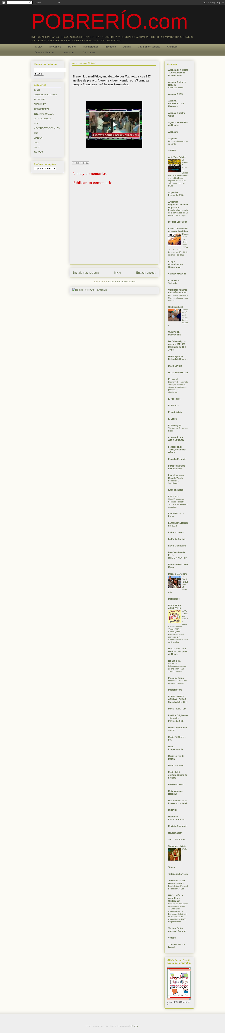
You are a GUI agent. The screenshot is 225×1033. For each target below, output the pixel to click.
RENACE (172, 810)
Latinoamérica (69, 52)
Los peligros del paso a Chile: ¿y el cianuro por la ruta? (178, 298)
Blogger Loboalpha (177, 222)
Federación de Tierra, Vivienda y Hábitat (177, 450)
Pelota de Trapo (176, 678)
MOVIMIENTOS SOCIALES (47, 128)
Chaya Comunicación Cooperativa (175, 264)
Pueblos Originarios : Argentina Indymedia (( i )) (178, 718)
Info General (55, 46)
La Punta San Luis (177, 539)
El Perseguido (175, 425)
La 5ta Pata (173, 496)
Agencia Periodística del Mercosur (176, 104)
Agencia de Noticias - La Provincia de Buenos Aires (178, 73)
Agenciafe (173, 132)
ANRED (172, 150)
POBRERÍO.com (109, 21)
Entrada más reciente (85, 272)
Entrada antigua (146, 272)
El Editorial (173, 405)
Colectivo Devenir (177, 274)
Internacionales (90, 46)
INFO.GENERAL (41, 109)
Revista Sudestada (177, 826)
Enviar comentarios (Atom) (121, 281)
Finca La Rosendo (177, 459)
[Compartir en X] (80, 163)
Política (72, 46)
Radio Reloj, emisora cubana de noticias (177, 775)
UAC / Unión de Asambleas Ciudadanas (175, 898)
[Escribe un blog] (77, 163)
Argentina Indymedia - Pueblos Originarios (178, 205)
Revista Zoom (175, 833)
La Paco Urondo (176, 532)
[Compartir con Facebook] (84, 163)
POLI (36, 142)
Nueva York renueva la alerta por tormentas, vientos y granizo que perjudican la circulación (178, 387)
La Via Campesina (177, 546)
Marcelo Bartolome (177, 574)
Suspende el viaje (177, 846)
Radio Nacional (175, 765)
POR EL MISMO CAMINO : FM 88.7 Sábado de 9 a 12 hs (178, 699)
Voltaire (172, 938)
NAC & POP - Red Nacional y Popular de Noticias (177, 651)
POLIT (37, 147)
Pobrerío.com (175, 690)
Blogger (135, 1026)
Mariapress (174, 599)
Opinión (127, 46)
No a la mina (174, 661)
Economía (110, 46)
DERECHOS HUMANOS (45, 94)
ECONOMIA (39, 99)
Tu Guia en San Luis (178, 874)
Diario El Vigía (175, 366)
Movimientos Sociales (149, 46)
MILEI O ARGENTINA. (177, 558)
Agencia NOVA (175, 94)
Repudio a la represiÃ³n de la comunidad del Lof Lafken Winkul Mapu (178, 212)
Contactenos (89, 52)
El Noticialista (175, 412)
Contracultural (175, 307)
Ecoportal (173, 379)
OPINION (38, 138)
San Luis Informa (176, 839)
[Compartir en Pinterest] (87, 163)
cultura (37, 90)
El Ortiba (172, 419)
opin (36, 133)
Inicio (117, 272)
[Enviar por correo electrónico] (74, 163)
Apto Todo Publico (177, 157)
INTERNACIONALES (44, 114)
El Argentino (174, 399)
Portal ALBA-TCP (177, 709)
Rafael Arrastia (176, 784)
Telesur (172, 867)
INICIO (38, 46)
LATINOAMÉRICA (42, 118)
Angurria (172, 138)
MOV (36, 123)
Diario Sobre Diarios (178, 372)
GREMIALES (40, 104)
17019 (184, 849)
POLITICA (38, 152)
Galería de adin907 (176, 88)
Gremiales (172, 46)
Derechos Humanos (45, 52)
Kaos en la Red (175, 490)
